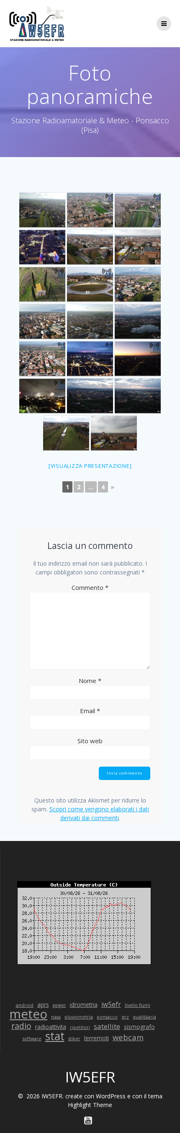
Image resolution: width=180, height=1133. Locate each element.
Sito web (90, 741)
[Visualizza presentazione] (90, 466)
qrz (125, 1017)
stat (54, 1036)
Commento (90, 587)
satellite (107, 1026)
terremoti (96, 1038)
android (24, 1005)
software (32, 1039)
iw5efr (111, 1004)
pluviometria (78, 1017)
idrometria (84, 1005)
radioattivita (50, 1027)
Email (90, 710)
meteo (28, 1014)
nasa (56, 1017)
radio (21, 1025)
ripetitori (80, 1027)
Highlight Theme (90, 1105)
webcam (128, 1037)
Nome (90, 680)
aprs (43, 1005)
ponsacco (107, 1017)
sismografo (139, 1027)
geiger (59, 1005)
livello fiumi (137, 1005)
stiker (74, 1039)
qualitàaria (144, 1017)
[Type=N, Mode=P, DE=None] (42, 210)
